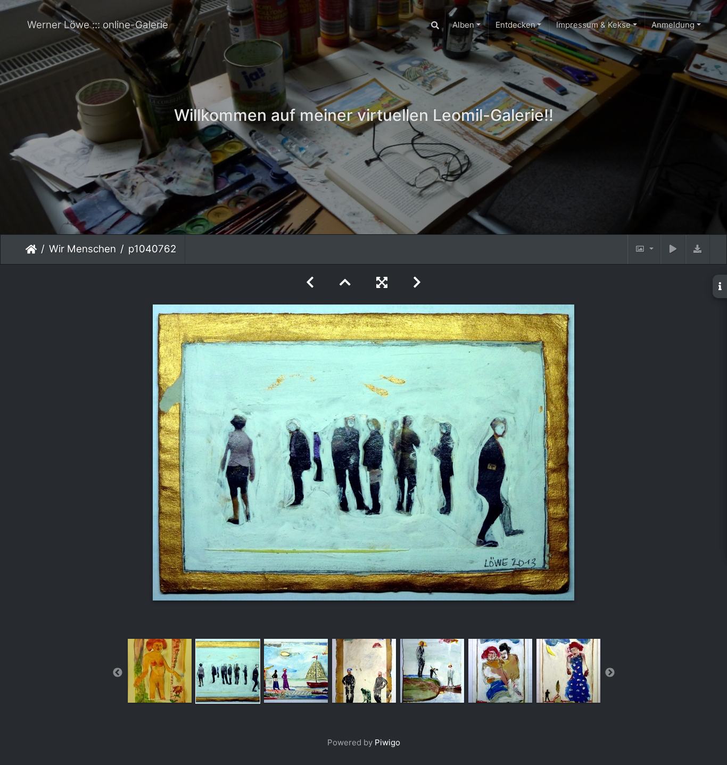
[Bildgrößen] (643, 249)
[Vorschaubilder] (345, 282)
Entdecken (515, 25)
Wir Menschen (82, 249)
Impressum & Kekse (593, 25)
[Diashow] (672, 249)
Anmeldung (673, 25)
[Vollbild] (381, 282)
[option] (160, 671)
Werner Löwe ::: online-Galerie (97, 25)
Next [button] (610, 673)
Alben (463, 25)
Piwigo (387, 742)
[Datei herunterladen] (697, 249)
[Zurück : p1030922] (310, 282)
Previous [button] (117, 673)
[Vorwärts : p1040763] (417, 282)
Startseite (31, 249)
